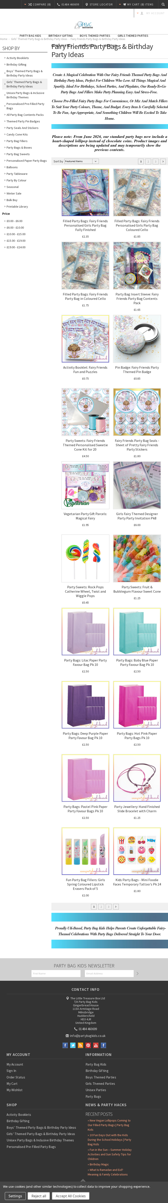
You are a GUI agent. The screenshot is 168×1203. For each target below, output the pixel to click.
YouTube (96, 1045)
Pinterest (88, 1045)
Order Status (16, 1077)
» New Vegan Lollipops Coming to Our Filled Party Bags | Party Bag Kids (109, 1125)
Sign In (11, 1071)
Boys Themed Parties (95, 36)
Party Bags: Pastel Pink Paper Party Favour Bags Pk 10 (85, 808)
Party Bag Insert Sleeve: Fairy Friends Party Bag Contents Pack (137, 298)
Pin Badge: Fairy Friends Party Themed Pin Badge (137, 369)
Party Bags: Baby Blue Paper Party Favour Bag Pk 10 (137, 662)
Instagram (103, 1045)
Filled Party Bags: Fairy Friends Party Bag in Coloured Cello (85, 296)
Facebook (65, 1045)
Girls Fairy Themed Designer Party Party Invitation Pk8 (137, 516)
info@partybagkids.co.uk (88, 1036)
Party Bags (87, 45)
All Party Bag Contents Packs (25, 115)
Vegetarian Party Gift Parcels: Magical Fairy (85, 516)
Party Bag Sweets (18, 154)
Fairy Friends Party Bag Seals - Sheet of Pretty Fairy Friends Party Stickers (137, 444)
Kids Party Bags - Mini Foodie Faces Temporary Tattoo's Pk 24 (137, 882)
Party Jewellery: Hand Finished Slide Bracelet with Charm (137, 808)
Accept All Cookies (71, 1196)
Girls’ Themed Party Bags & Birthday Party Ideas (24, 84)
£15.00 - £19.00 (16, 241)
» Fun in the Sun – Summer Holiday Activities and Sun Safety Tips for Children (110, 1154)
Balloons (12, 167)
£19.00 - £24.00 (16, 247)
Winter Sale (14, 193)
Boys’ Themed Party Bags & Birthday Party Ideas (25, 73)
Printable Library (17, 206)
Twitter (73, 1045)
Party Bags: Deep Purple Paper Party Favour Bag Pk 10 (85, 735)
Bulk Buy (12, 200)
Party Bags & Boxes (19, 147)
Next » (163, 161)
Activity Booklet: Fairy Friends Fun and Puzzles (85, 369)
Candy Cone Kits (17, 134)
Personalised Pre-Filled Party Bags (25, 106)
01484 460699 (87, 1029)
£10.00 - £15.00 (16, 234)
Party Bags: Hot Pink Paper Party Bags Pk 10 (137, 735)
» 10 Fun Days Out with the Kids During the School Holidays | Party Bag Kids (109, 1139)
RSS (80, 1045)
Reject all (39, 1196)
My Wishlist (15, 1090)
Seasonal (13, 187)
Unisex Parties (61, 45)
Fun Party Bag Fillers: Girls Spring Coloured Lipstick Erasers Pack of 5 (85, 884)
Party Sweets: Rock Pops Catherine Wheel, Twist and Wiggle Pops (85, 591)
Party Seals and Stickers (22, 128)
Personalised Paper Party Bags (27, 161)
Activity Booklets (18, 58)
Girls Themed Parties (133, 36)
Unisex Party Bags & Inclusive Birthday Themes (25, 95)
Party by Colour (16, 180)
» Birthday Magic (98, 1164)
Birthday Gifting (61, 36)
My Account (15, 1064)
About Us (110, 45)
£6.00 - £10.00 (15, 227)
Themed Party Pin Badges (23, 121)
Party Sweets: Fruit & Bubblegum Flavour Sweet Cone (137, 589)
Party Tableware (17, 174)
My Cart (12, 1083)
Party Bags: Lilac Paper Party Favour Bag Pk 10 (85, 662)
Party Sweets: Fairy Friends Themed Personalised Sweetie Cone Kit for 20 (85, 444)
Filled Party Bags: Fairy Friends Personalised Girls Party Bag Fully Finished (85, 225)
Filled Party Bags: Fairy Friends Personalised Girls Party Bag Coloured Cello (136, 225)
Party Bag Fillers (17, 141)
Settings (15, 1196)
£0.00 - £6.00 (14, 221)
